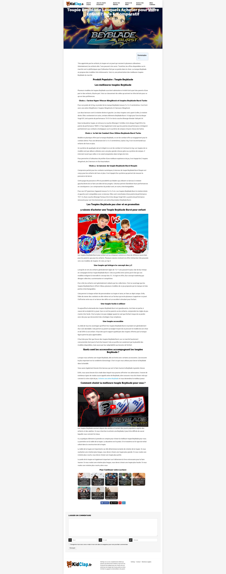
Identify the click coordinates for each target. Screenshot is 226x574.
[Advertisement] (113, 34)
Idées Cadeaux (152, 3)
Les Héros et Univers (116, 19)
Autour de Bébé (128, 3)
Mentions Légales (146, 562)
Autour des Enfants (140, 3)
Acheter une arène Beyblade (108, 378)
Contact (138, 562)
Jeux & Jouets (88, 3)
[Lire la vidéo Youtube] (113, 234)
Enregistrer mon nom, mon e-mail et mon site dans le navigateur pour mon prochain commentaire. (99, 544)
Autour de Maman (116, 3)
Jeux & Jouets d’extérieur (101, 3)
